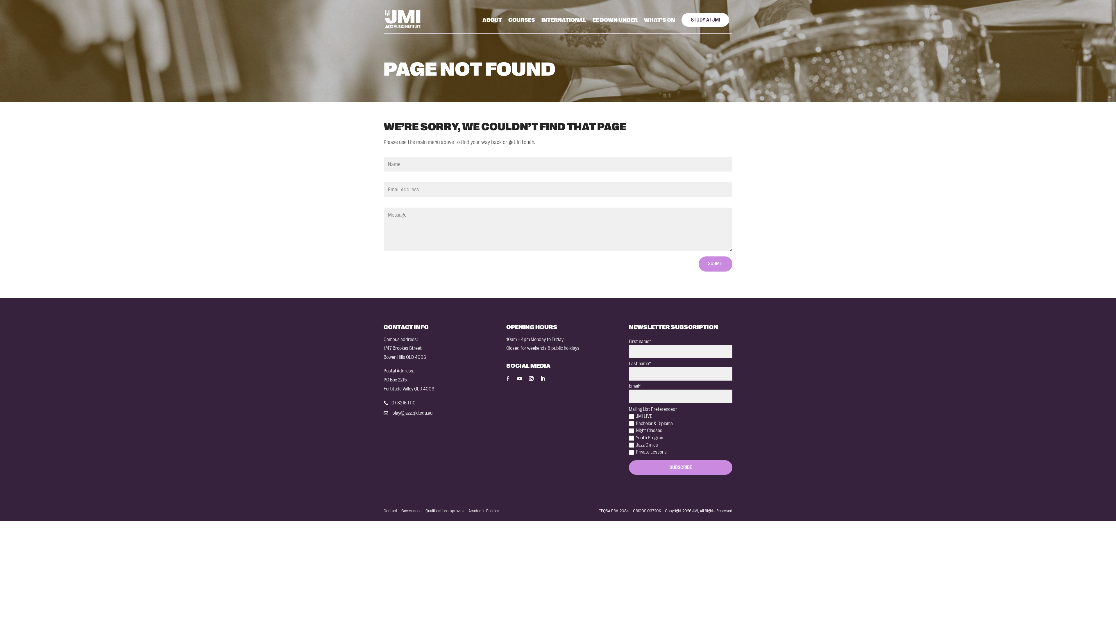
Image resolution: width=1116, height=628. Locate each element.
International (563, 20)
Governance (411, 511)
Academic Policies (483, 511)
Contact (390, 511)
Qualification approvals (444, 511)
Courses (521, 20)
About (492, 20)
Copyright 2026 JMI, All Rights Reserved (698, 511)
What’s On (659, 20)
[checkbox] (680, 434)
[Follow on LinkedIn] (543, 378)
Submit (715, 263)
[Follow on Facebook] (508, 378)
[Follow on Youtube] (519, 378)
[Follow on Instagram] (531, 378)
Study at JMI (705, 20)
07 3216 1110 (403, 403)
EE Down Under (615, 20)
